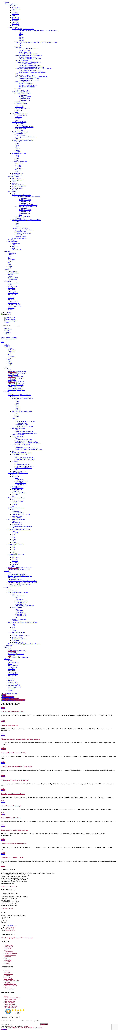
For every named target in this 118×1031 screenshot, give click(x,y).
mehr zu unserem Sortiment (9, 886)
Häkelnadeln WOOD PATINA (28, 85)
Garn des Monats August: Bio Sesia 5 (12, 711)
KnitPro (10, 261)
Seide (13, 15)
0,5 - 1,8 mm (19, 163)
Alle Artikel (7, 960)
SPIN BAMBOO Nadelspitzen (24, 68)
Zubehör (17, 88)
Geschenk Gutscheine (14, 306)
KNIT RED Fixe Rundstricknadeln (25, 42)
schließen (7, 322)
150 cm (21, 40)
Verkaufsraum (12, 289)
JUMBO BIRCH (20, 105)
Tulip (9, 258)
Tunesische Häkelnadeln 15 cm (28, 205)
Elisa (13, 248)
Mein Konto (8, 329)
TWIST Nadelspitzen (21, 62)
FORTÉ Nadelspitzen (21, 60)
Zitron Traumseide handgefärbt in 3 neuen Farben (16, 766)
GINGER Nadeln (20, 206)
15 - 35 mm (18, 168)
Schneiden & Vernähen (18, 185)
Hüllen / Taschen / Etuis (22, 90)
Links (6, 987)
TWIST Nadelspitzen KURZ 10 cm (29, 65)
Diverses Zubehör (17, 188)
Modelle (10, 241)
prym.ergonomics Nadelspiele (24, 230)
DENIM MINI (19, 102)
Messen (14, 181)
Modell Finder (12, 291)
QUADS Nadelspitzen (22, 55)
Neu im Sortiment (13, 273)
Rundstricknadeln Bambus (23, 233)
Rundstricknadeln (17, 140)
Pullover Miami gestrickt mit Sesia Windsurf (14, 780)
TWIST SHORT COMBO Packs (25, 75)
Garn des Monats (13, 301)
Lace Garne (15, 22)
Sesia (13, 245)
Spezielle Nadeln (17, 175)
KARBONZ (19, 93)
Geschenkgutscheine (10, 955)
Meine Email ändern (10, 1004)
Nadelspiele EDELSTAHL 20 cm (29, 80)
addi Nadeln (15, 122)
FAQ (9, 296)
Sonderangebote (13, 271)
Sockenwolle (15, 19)
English (12, 319)
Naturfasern (15, 14)
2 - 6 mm (18, 165)
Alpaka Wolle (16, 9)
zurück (10, 348)
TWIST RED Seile (24, 50)
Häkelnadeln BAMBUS (26, 83)
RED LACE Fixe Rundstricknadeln (25, 30)
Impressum (11, 308)
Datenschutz (8, 948)
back (5, 366)
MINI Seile (18, 110)
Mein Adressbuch (9, 1001)
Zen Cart (10, 1026)
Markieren (15, 183)
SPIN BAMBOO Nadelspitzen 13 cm (30, 70)
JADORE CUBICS (21, 103)
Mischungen (15, 17)
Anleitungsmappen (17, 180)
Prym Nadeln (16, 132)
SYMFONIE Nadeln (21, 196)
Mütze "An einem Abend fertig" (11, 806)
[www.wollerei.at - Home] (9, 339)
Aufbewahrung (16, 178)
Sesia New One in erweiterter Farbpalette (14, 843)
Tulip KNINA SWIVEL (19, 220)
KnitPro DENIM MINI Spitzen (10, 818)
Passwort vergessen (10, 1007)
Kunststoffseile (19, 218)
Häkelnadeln (19, 82)
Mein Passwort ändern (10, 1006)
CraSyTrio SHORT (21, 125)
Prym (9, 264)
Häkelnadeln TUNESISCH (27, 87)
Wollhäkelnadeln (20, 133)
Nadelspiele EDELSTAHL (23, 77)
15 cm (17, 156)
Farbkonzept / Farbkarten (11, 980)
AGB (6, 950)
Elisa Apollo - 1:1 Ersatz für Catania (12, 857)
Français (13, 321)
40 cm (21, 32)
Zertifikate (11, 299)
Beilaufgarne (15, 25)
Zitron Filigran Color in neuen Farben (13, 794)
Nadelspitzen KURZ (25, 97)
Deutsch (13, 317)
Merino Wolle (16, 7)
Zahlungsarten (12, 294)
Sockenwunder (19, 123)
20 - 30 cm (18, 142)
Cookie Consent (9, 989)
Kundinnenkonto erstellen (11, 998)
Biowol (10, 266)
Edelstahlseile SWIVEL (22, 108)
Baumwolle (15, 12)
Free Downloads (16, 249)
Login (9, 312)
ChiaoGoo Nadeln (17, 29)
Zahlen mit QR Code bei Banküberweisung (14, 830)
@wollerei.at (10, 929)
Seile (16, 47)
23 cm (21, 44)
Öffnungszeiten (12, 279)
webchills (25, 1026)
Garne (10, 5)
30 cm (21, 45)
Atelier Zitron (16, 243)
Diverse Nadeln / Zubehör (19, 238)
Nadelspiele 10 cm (24, 201)
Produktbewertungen (14, 304)
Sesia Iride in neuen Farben (9, 725)
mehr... (3, 720)
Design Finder (8, 979)
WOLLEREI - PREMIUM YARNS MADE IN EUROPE (26, 1028)
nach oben (4, 1029)
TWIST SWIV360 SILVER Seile (29, 49)
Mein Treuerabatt (9, 1003)
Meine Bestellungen (10, 999)
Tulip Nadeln (15, 113)
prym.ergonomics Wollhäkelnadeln (25, 137)
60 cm (21, 34)
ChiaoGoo (11, 254)
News (10, 284)
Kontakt (10, 309)
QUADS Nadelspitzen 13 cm (27, 57)
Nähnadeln (18, 117)
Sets (16, 73)
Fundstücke (11, 276)
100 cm (21, 37)
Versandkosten (12, 286)
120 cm (21, 39)
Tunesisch (18, 170)
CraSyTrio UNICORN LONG (24, 127)
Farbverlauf (15, 24)
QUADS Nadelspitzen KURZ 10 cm (30, 59)
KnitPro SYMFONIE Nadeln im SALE (13, 753)
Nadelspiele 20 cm (24, 100)
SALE (10, 191)
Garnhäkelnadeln (20, 135)
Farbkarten (11, 298)
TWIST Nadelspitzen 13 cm (27, 63)
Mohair (14, 10)
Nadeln (10, 27)
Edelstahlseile (19, 107)
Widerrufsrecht (8, 951)
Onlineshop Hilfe (13, 278)
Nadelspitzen (23, 95)
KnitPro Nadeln (16, 92)
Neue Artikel (8, 961)
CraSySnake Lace (20, 128)
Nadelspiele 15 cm (24, 98)
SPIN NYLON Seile (25, 52)
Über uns (7, 970)
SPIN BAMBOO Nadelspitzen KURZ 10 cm (32, 72)
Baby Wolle (15, 20)
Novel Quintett (19, 130)
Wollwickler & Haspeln (19, 186)
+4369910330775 (11, 925)
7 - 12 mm (18, 166)
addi (9, 268)
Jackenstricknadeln (17, 173)
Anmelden (7, 332)
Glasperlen (15, 190)
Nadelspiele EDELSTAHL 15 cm (29, 78)
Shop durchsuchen (13, 283)
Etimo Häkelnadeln (21, 115)
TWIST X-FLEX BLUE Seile (28, 54)
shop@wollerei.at (10, 930)
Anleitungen (11, 240)
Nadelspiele (15, 153)
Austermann (15, 246)
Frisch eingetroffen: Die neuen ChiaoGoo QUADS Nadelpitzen (20, 739)
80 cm (21, 35)
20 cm (17, 158)
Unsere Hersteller (13, 293)
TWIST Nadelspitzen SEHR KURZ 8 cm (31, 67)
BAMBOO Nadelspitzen (22, 216)
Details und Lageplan (7, 908)
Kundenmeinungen (13, 303)
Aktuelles (7, 975)
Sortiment (7, 972)
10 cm (17, 155)
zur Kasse (7, 330)
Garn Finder (11, 288)
